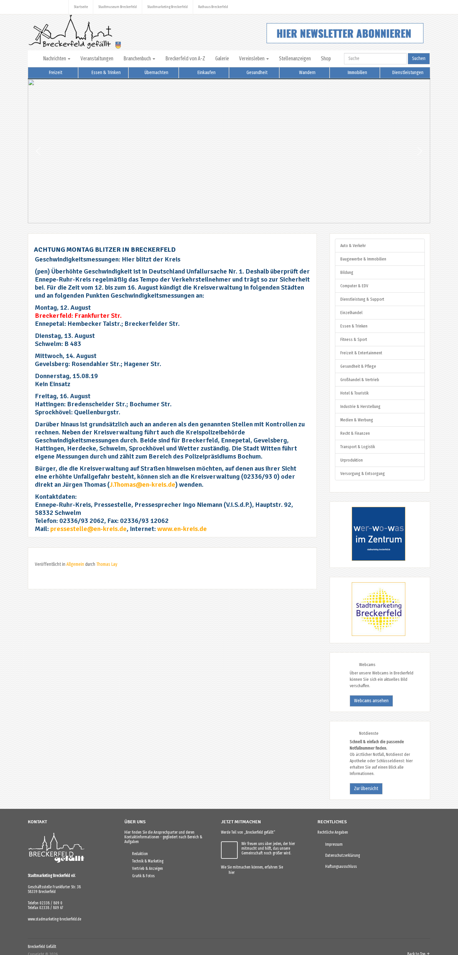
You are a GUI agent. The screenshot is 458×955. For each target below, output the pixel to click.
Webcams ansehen (371, 701)
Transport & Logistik (357, 446)
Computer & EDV (354, 285)
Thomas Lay (106, 564)
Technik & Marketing (146, 861)
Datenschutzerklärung (341, 855)
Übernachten (156, 72)
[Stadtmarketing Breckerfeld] (370, 634)
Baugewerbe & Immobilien (363, 258)
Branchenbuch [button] (137, 58)
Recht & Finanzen (355, 433)
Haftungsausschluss (339, 866)
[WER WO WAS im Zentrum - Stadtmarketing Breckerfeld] (370, 559)
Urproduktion (351, 460)
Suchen (418, 58)
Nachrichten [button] (55, 58)
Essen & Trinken (106, 72)
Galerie (222, 58)
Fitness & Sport (353, 339)
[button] (38, 151)
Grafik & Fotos (142, 876)
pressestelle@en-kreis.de (88, 529)
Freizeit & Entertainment (361, 352)
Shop (326, 58)
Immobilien (357, 72)
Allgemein (75, 564)
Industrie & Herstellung (360, 406)
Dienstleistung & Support (362, 299)
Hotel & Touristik (354, 393)
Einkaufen (206, 72)
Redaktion (138, 853)
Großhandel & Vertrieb (359, 379)
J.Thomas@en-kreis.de (142, 484)
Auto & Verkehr (353, 245)
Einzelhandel (351, 312)
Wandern (307, 72)
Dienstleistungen (407, 72)
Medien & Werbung (356, 419)
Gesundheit (256, 72)
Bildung (346, 272)
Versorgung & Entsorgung (362, 473)
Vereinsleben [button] (252, 58)
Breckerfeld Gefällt (42, 946)
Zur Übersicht (366, 788)
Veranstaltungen (96, 58)
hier (230, 872)
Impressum (332, 844)
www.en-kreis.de (182, 529)
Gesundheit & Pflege (358, 366)
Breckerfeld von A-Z (185, 58)
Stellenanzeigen (295, 58)
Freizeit (55, 72)
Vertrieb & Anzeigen (146, 868)
